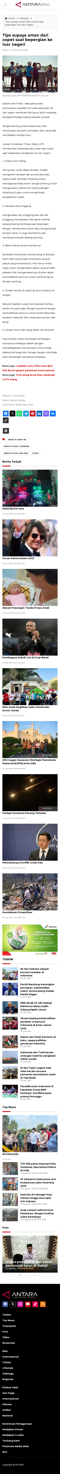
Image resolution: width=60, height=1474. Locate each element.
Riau (5, 1351)
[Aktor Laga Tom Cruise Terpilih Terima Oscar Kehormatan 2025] (30, 537)
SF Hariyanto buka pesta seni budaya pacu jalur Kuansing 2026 (38, 1182)
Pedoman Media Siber (15, 1446)
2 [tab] (25, 1275)
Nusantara (8, 1342)
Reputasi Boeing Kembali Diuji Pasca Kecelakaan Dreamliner (25, 910)
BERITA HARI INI (17, 439)
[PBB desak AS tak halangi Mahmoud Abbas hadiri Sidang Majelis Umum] (10, 1007)
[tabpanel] (30, 1254)
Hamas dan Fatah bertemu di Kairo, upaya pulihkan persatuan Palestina (38, 1040)
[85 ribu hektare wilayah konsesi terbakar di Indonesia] (10, 973)
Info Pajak (8, 1393)
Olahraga (7, 1373)
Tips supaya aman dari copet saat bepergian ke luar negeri (24, 23)
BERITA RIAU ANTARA (16, 453)
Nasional (7, 1415)
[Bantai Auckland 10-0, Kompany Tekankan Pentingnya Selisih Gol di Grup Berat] (30, 636)
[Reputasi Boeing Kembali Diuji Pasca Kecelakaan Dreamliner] (30, 891)
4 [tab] (34, 1275)
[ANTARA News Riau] (33, 4)
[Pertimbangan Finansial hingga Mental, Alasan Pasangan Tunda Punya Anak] (30, 587)
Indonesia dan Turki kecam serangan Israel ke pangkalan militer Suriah (38, 1056)
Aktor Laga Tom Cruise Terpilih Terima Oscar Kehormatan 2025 (27, 556)
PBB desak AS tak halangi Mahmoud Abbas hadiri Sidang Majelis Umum (36, 1006)
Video (5, 1337)
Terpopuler (9, 1326)
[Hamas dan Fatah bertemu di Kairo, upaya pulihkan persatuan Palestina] (10, 1041)
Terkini (6, 1314)
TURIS (35, 453)
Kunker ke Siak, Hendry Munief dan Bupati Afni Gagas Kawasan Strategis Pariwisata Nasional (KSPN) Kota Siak (29, 760)
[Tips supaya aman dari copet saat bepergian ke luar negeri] (30, 1133)
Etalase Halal (10, 1387)
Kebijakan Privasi (12, 1429)
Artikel (6, 1410)
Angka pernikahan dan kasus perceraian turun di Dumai (29, 1263)
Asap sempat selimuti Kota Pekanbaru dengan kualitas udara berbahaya (37, 1213)
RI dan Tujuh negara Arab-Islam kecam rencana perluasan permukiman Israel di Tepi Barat (38, 1072)
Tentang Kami (11, 1440)
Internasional (10, 1356)
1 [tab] (20, 1275)
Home (11, 18)
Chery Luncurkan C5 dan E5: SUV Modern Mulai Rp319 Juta (28, 507)
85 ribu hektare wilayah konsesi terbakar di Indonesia (34, 972)
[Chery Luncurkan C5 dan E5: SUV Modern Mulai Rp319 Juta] (30, 488)
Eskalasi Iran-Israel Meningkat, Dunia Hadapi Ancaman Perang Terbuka (26, 811)
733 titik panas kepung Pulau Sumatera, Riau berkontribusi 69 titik (38, 1167)
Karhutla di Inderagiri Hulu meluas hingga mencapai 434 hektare (36, 1198)
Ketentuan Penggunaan (17, 1423)
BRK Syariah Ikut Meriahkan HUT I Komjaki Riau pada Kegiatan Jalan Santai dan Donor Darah (29, 707)
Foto (5, 1227)
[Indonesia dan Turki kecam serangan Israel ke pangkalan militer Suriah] (10, 1057)
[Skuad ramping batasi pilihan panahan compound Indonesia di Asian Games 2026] (10, 1023)
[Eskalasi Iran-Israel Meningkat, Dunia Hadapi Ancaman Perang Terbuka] (30, 792)
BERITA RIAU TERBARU (17, 446)
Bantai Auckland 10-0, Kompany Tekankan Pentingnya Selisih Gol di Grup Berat (29, 656)
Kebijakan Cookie (13, 1435)
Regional (7, 1379)
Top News (9, 1107)
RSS (4, 1452)
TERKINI (7, 959)
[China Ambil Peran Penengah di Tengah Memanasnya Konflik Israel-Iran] (30, 841)
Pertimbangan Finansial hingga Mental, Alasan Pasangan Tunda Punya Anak (27, 606)
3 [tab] (30, 1275)
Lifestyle (24, 18)
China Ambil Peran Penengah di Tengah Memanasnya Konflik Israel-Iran (27, 861)
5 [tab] (39, 1275)
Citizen (6, 1362)
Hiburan (7, 1404)
